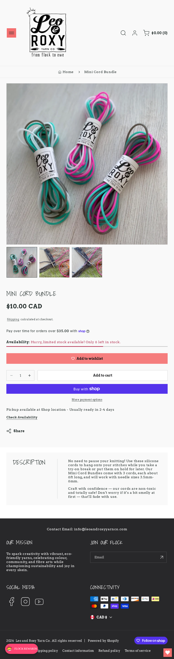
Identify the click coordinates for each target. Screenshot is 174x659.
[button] (11, 33)
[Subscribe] (161, 557)
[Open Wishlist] (167, 652)
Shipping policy (46, 650)
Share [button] (19, 431)
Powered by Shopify (103, 640)
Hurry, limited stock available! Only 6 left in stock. (63, 342)
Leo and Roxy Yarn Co (33, 640)
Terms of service (138, 650)
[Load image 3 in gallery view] (87, 262)
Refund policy (109, 650)
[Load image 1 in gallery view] (22, 262)
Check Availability (21, 417)
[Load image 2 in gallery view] (54, 262)
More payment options (87, 399)
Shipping (13, 319)
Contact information (78, 650)
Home (68, 72)
